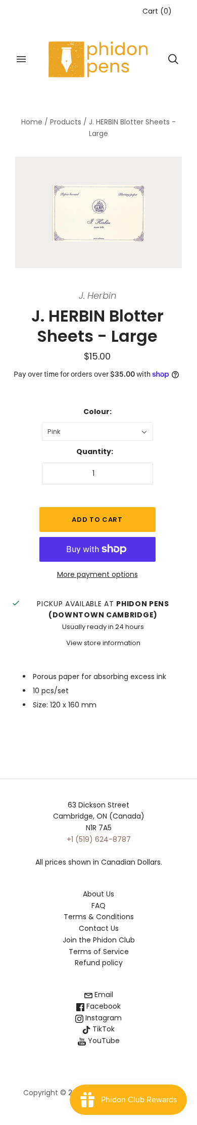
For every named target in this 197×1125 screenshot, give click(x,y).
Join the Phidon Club (99, 940)
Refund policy (99, 963)
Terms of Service (99, 952)
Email (102, 994)
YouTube (103, 1041)
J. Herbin (97, 295)
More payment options (97, 574)
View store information (103, 643)
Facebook (102, 1006)
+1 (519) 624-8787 (99, 839)
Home (31, 122)
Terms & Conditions (99, 917)
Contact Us (99, 928)
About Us (98, 894)
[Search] (173, 59)
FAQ (98, 906)
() (157, 11)
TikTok (102, 1029)
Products (65, 122)
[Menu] (21, 59)
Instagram (102, 1018)
